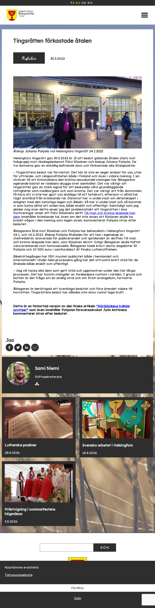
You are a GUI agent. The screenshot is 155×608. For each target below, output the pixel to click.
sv (78, 3)
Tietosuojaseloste (19, 575)
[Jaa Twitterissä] (18, 347)
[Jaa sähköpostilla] (35, 347)
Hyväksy (77, 588)
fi (72, 3)
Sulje (77, 598)
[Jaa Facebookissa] (9, 347)
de (83, 3)
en (89, 3)
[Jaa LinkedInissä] (26, 347)
